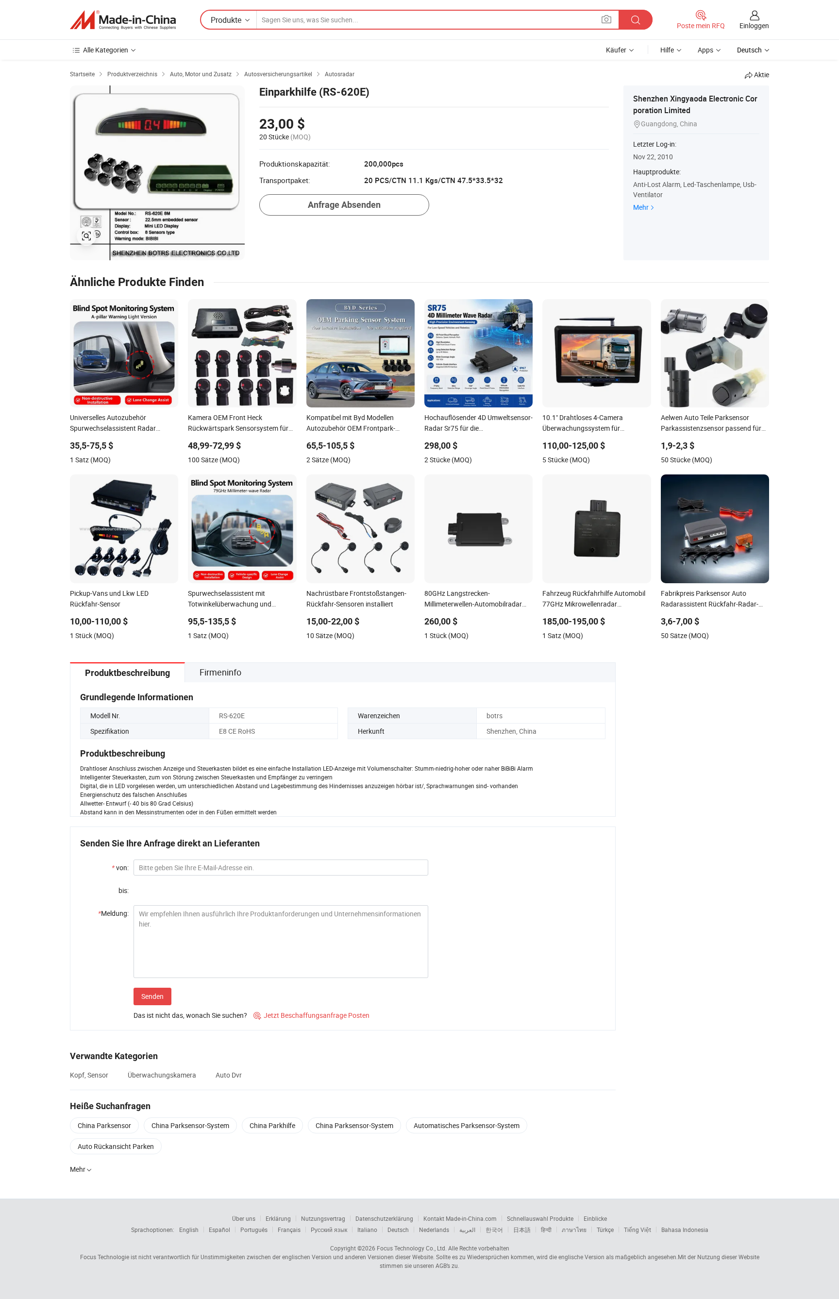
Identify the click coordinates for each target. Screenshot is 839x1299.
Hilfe (667, 49)
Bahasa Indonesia (684, 1229)
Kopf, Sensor (89, 1075)
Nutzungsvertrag (323, 1218)
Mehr (641, 207)
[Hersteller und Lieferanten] (123, 20)
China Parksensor (104, 1125)
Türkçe (605, 1229)
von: (120, 867)
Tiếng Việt (637, 1229)
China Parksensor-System (190, 1125)
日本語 (522, 1229)
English (189, 1229)
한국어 (494, 1229)
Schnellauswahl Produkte (540, 1218)
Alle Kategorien (105, 49)
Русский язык (329, 1229)
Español (219, 1229)
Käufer (616, 49)
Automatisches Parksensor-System (467, 1125)
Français (289, 1229)
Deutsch (398, 1229)
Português (254, 1229)
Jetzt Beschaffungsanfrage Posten (311, 1015)
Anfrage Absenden (344, 205)
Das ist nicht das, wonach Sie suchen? (190, 1015)
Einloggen (754, 25)
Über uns (243, 1218)
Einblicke (595, 1218)
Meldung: (113, 913)
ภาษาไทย (574, 1229)
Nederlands (434, 1229)
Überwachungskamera (162, 1075)
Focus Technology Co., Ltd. (412, 1248)
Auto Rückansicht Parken (116, 1146)
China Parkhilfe (272, 1125)
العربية (467, 1229)
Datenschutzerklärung (384, 1218)
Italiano (367, 1229)
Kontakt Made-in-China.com (460, 1218)
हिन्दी (546, 1229)
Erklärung (278, 1218)
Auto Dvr (229, 1075)
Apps (705, 49)
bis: (123, 890)
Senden (152, 996)
